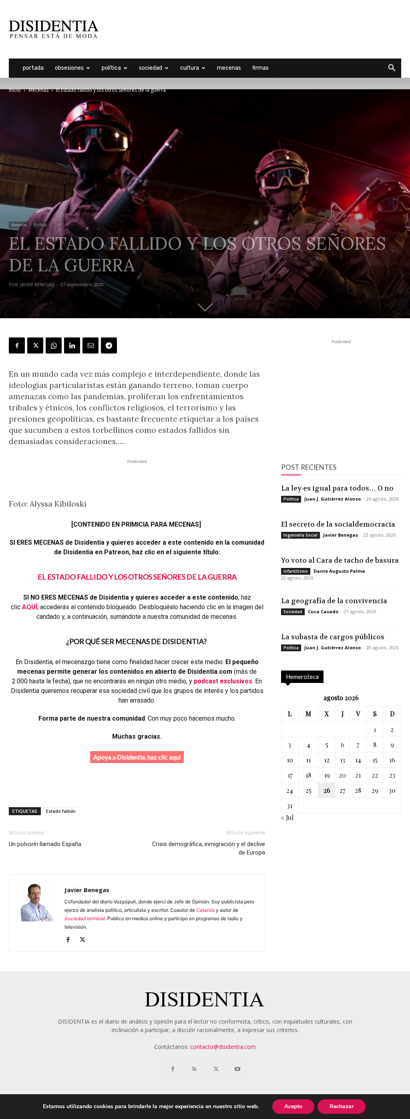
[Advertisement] (255, 29)
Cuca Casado (323, 611)
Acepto (293, 1106)
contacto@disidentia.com (223, 1046)
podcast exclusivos (223, 681)
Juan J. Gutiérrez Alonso (332, 499)
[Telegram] (109, 345)
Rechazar (342, 1106)
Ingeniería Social (300, 535)
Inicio (15, 90)
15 (375, 759)
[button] (391, 69)
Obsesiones (69, 68)
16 (392, 759)
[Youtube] (237, 1069)
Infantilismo (295, 571)
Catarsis (205, 910)
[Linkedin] (72, 345)
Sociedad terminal (84, 918)
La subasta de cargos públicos (332, 636)
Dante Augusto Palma (339, 571)
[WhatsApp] (54, 345)
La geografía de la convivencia (334, 600)
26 (327, 790)
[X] (35, 345)
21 (358, 775)
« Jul (287, 817)
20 (342, 775)
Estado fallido (61, 811)
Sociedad (150, 68)
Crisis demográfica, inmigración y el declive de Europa (208, 848)
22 (375, 775)
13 (342, 759)
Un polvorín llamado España (45, 844)
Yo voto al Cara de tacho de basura (340, 560)
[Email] (90, 345)
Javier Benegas (37, 284)
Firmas (260, 68)
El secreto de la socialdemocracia (338, 524)
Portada (33, 68)
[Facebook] (17, 345)
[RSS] (194, 1069)
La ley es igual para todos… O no (337, 488)
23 (392, 775)
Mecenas (229, 68)
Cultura (189, 68)
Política (111, 68)
